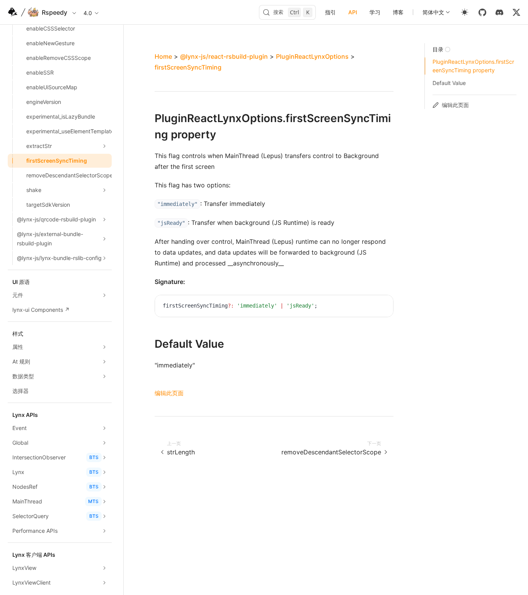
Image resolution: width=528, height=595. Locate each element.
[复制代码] (381, 307)
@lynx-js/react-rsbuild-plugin (224, 56)
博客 (398, 12)
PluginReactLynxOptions (312, 56)
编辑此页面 (169, 393)
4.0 (87, 13)
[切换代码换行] (370, 307)
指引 (330, 12)
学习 (375, 12)
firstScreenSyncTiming (188, 67)
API (352, 12)
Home (163, 56)
